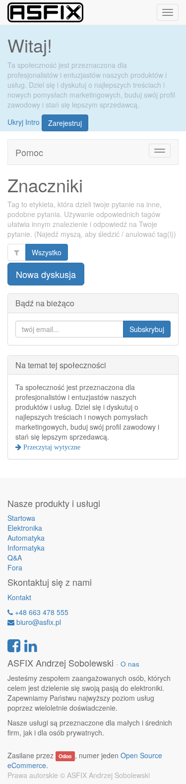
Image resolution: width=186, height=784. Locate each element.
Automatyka (26, 538)
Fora (14, 567)
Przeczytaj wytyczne (50, 447)
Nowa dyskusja (46, 274)
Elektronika (24, 528)
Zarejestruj (65, 123)
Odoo (65, 756)
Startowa (21, 518)
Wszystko (47, 252)
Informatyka (26, 548)
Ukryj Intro (23, 121)
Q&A (14, 557)
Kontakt (19, 597)
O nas (130, 664)
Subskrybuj (146, 329)
